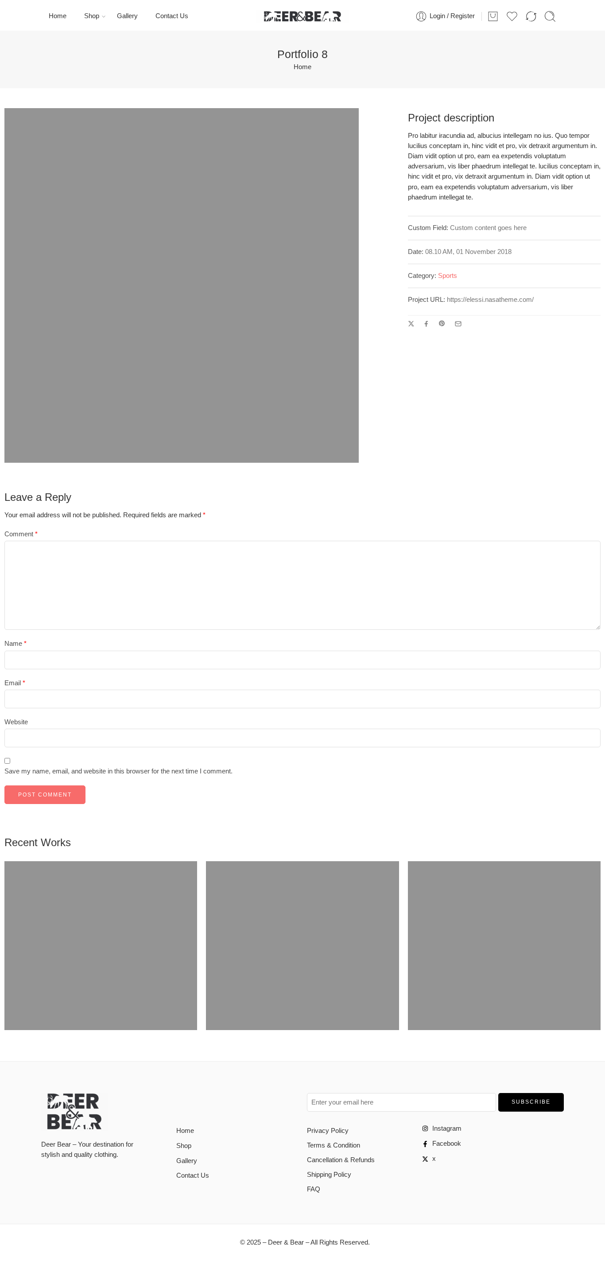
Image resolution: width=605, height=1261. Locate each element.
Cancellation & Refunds (341, 1159)
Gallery (127, 16)
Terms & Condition (333, 1145)
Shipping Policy (329, 1174)
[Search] (550, 16)
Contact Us (171, 16)
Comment (21, 534)
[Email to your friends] (458, 324)
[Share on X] (411, 323)
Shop (91, 16)
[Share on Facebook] (426, 323)
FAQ (313, 1189)
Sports (447, 275)
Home (57, 16)
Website (16, 722)
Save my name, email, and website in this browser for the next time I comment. (118, 771)
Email (14, 683)
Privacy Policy (328, 1130)
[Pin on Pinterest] (442, 323)
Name (15, 643)
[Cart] (493, 16)
